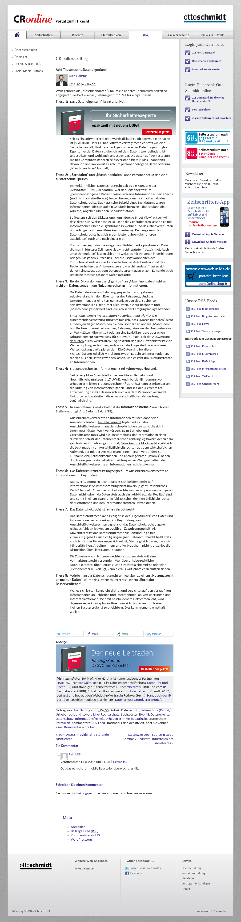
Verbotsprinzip (136, 719)
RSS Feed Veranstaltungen (206, 331)
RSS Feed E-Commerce (204, 353)
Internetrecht (139, 691)
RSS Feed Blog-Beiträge (204, 308)
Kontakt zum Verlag (193, 873)
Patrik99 (75, 754)
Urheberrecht (115, 719)
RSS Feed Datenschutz (203, 346)
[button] (70, 634)
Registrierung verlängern (206, 61)
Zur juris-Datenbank (203, 52)
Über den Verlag (191, 868)
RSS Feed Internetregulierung (208, 368)
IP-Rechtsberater (84, 868)
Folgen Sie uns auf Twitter (145, 868)
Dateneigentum (162, 714)
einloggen (85, 793)
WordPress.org (81, 840)
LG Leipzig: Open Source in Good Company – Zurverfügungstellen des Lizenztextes (148, 739)
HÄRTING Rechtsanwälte (74, 683)
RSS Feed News (199, 323)
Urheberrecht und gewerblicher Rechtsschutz (87, 714)
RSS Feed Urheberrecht (204, 383)
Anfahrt (186, 888)
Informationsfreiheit (89, 719)
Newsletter (188, 878)
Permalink (63, 723)
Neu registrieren (201, 109)
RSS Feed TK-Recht (201, 376)
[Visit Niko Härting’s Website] (62, 76)
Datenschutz (130, 710)
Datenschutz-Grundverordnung (137, 700)
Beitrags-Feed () (84, 831)
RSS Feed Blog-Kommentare (207, 316)
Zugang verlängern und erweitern (211, 118)
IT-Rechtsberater (128, 687)
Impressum (203, 911)
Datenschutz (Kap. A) (155, 710)
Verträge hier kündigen (196, 883)
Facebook (136, 873)
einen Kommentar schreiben (76, 727)
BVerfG (144, 714)
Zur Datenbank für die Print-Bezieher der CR (208, 99)
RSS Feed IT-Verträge (202, 361)
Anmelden (78, 827)
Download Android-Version (209, 242)
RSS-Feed (98, 723)
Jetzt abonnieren (198, 187)
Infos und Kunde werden (206, 69)
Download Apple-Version (208, 234)
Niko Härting (78, 76)
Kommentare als (85, 835)
